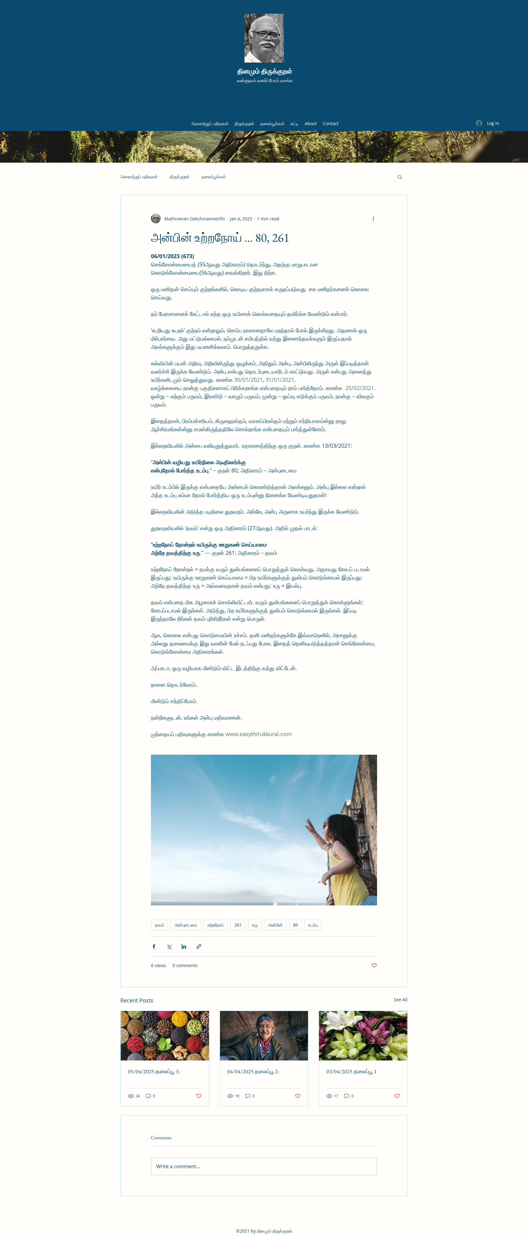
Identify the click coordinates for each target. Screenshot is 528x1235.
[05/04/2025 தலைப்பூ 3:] (165, 1035)
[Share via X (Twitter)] (169, 946)
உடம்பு (313, 925)
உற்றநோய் (215, 925)
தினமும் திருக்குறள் (264, 71)
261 (238, 925)
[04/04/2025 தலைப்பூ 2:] (264, 1035)
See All (401, 999)
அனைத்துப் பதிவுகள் (139, 176)
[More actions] (373, 218)
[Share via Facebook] (154, 946)
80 (295, 925)
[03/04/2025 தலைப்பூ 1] (363, 1035)
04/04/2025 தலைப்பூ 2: (253, 1071)
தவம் (159, 925)
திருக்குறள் (179, 176)
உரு (255, 925)
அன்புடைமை (185, 925)
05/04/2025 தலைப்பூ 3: (154, 1071)
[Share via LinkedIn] (184, 946)
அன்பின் (275, 925)
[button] (400, 176)
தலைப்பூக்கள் (214, 176)
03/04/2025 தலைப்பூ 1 (351, 1071)
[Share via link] (199, 946)
